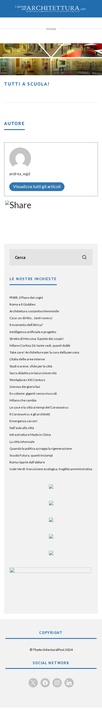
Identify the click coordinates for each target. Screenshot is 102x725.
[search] (84, 257)
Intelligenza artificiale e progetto (33, 332)
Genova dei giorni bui (25, 387)
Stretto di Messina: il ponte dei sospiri (36, 339)
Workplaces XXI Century (27, 380)
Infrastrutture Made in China (30, 435)
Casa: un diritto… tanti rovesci (31, 318)
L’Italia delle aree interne (27, 359)
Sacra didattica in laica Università (33, 373)
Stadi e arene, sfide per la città (31, 366)
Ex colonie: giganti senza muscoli (33, 393)
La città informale (22, 442)
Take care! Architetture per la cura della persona (44, 352)
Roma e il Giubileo (22, 304)
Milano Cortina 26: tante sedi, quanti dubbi (40, 345)
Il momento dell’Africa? (26, 325)
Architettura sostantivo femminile (34, 311)
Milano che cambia (23, 400)
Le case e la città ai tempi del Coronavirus (39, 407)
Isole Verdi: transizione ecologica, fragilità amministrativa (51, 469)
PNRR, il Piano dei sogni (26, 297)
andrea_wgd (19, 173)
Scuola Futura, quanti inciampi (31, 455)
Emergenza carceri (23, 421)
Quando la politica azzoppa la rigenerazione (41, 448)
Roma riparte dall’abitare (27, 462)
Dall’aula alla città (22, 428)
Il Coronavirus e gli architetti (30, 414)
